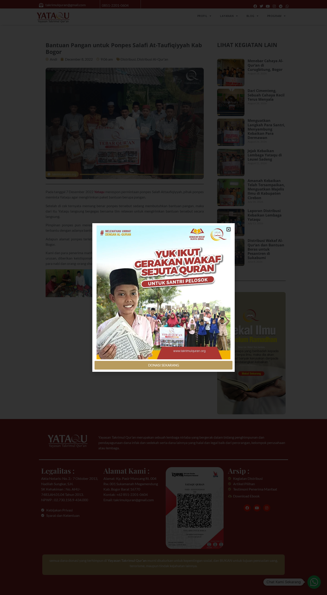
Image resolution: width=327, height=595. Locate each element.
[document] (163, 297)
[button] (228, 229)
